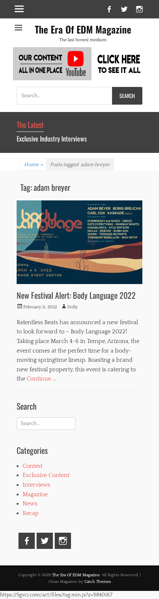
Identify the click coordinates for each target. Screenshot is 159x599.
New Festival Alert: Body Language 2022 (76, 295)
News (30, 503)
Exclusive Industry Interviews (52, 138)
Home (33, 165)
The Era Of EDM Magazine (83, 29)
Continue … (41, 378)
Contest (33, 466)
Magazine (35, 494)
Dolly (72, 307)
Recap (31, 513)
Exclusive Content (46, 475)
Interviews (36, 484)
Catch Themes (97, 581)
